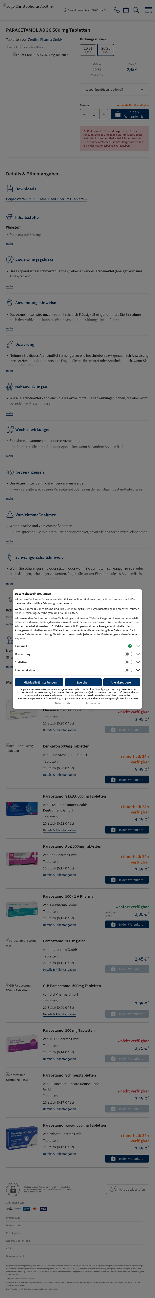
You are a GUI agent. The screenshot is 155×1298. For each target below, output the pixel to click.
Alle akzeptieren (122, 682)
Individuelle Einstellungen (39, 682)
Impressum (93, 703)
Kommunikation (25, 670)
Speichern (83, 682)
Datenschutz (62, 703)
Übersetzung (22, 654)
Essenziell (21, 646)
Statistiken (21, 662)
